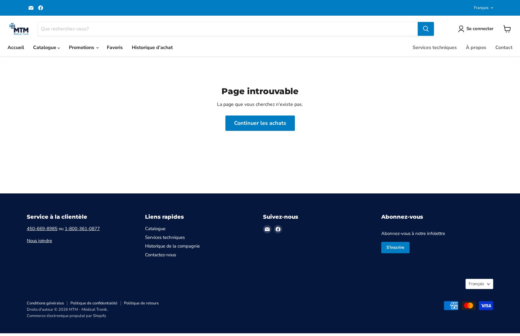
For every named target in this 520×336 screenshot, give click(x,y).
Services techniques (435, 47)
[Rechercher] (426, 29)
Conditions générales (45, 303)
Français (481, 8)
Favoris (115, 47)
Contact (503, 47)
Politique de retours (141, 303)
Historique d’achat (152, 47)
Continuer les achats (260, 123)
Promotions (82, 47)
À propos (476, 47)
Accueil (16, 47)
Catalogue (45, 47)
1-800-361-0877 (82, 229)
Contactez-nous (160, 255)
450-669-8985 (42, 229)
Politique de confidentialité (93, 303)
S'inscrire (395, 247)
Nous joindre (39, 241)
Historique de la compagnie (172, 246)
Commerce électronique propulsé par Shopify (66, 316)
